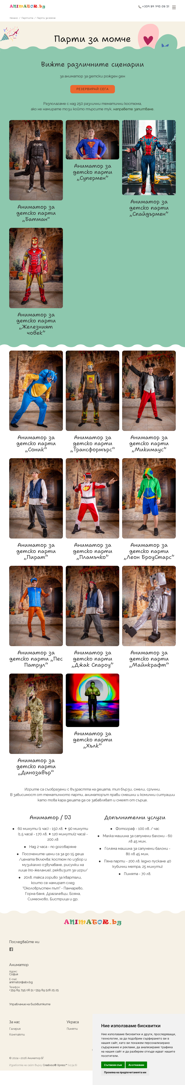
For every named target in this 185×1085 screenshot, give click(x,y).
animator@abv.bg (21, 982)
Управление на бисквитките (29, 1004)
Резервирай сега (92, 89)
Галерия (15, 1028)
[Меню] (173, 7)
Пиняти (72, 1028)
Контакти (17, 1034)
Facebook (11, 949)
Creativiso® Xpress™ (55, 1065)
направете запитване (133, 109)
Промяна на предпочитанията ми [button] (125, 1072)
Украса (73, 1022)
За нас (14, 1022)
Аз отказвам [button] (136, 1064)
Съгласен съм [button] (113, 1064)
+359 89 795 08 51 (155, 6)
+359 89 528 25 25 (46, 990)
